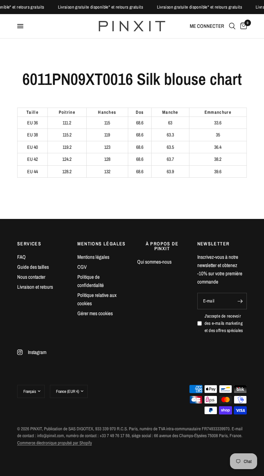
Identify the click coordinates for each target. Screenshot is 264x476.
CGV (82, 266)
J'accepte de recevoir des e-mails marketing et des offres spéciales (224, 323)
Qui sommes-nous (154, 261)
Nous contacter (31, 276)
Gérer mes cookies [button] (95, 313)
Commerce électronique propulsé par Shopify (54, 443)
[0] (242, 26)
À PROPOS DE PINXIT (162, 246)
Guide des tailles (33, 266)
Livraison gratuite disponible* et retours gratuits (102, 7)
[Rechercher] (232, 26)
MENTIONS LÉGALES (101, 243)
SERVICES (29, 243)
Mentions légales (93, 257)
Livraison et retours (35, 286)
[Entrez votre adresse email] (240, 301)
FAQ (21, 257)
